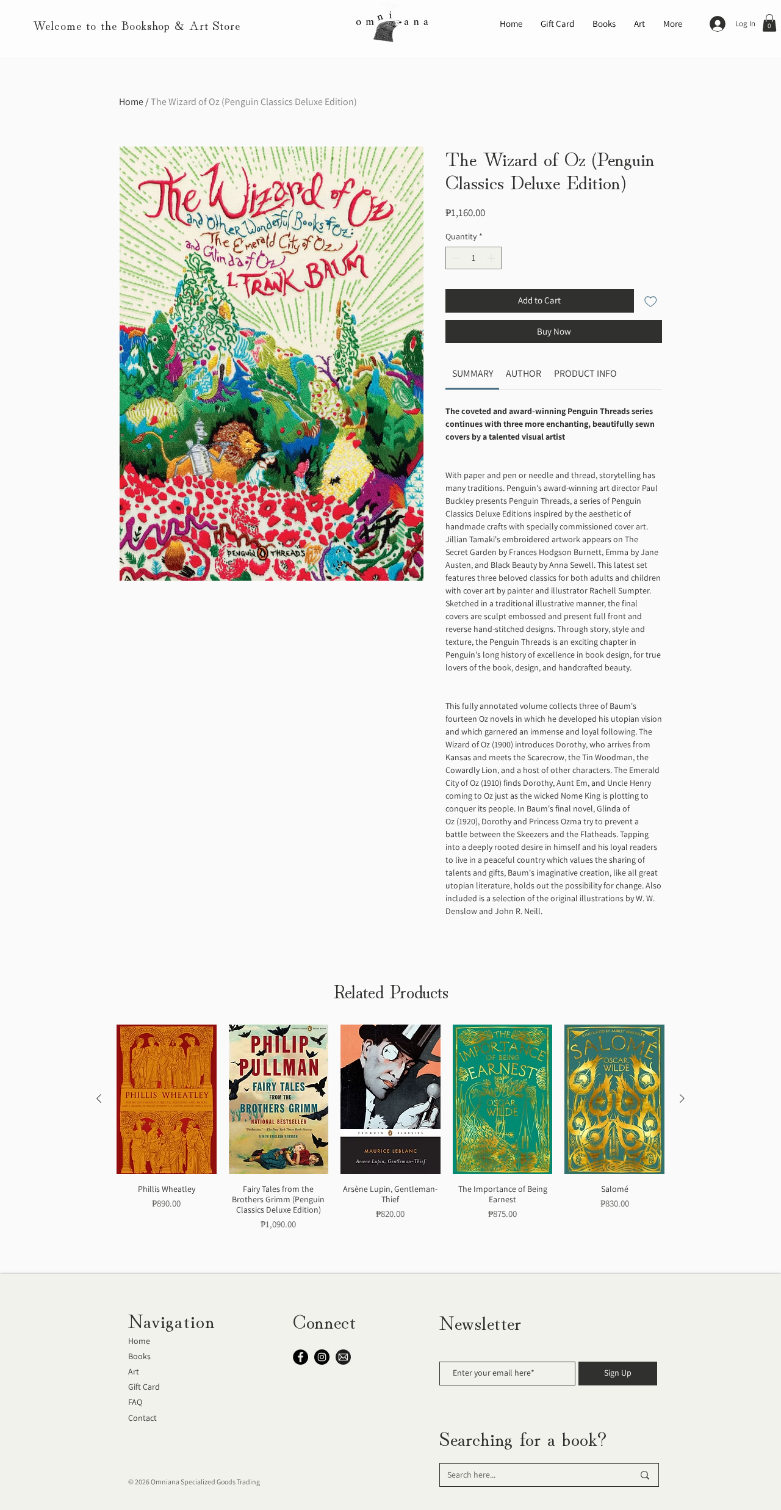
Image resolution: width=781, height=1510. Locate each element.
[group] (390, 1144)
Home (131, 101)
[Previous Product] (99, 1098)
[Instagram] (321, 1357)
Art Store (214, 25)
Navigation (171, 1319)
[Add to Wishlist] (651, 301)
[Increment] (492, 258)
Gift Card (144, 1386)
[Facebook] (300, 1357)
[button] (769, 23)
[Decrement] (454, 258)
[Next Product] (682, 1098)
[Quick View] (167, 1099)
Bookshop (145, 25)
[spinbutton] (473, 258)
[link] (472, 373)
